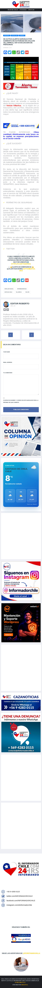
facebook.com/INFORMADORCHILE (21, 901)
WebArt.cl (24, 984)
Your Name (6, 352)
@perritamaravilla (31, 953)
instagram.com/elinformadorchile (19, 905)
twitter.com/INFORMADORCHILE (20, 896)
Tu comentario (7, 372)
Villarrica (19, 292)
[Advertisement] (21, 536)
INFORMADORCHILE (22, 288)
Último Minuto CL (20, 982)
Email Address (7, 362)
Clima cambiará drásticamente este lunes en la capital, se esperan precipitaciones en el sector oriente (21, 135)
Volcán (27, 292)
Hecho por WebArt (32, 504)
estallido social (9, 288)
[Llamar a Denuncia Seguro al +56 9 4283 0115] (21, 125)
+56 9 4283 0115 (13, 892)
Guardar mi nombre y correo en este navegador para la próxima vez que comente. (20, 401)
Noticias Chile (8, 292)
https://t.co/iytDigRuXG (21, 264)
